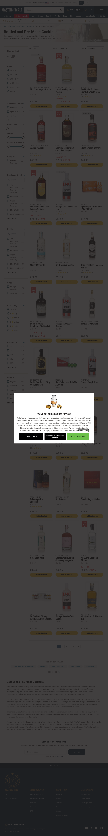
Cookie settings (31, 437)
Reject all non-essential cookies (55, 437)
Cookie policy (83, 431)
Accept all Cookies (78, 437)
